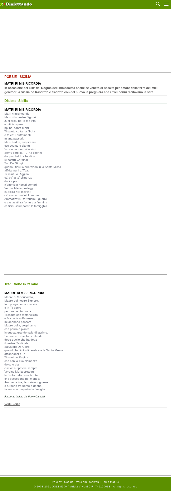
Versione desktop (87, 482)
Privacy (57, 482)
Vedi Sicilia (12, 404)
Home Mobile (110, 482)
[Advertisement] (85, 42)
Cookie (69, 482)
